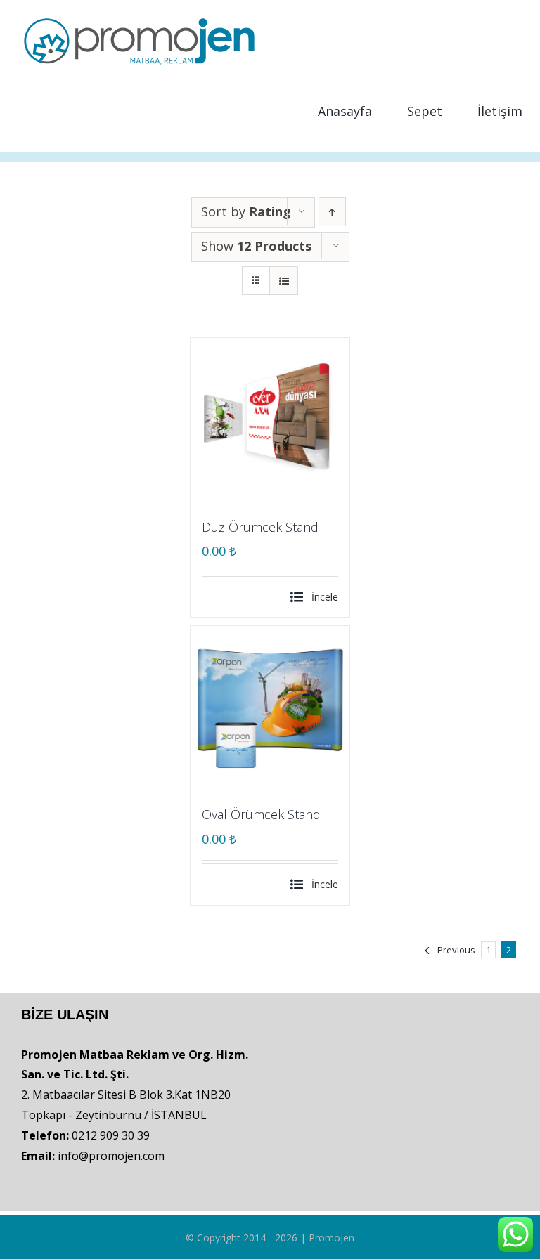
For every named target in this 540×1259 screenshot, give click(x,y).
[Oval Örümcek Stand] (270, 705)
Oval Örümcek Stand (261, 814)
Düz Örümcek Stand (260, 526)
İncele (324, 597)
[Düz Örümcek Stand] (270, 417)
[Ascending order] (332, 211)
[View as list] (283, 280)
